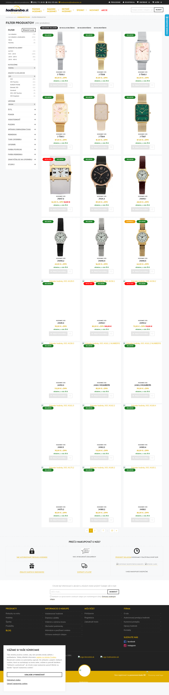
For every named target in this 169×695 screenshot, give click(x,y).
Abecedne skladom (49, 28)
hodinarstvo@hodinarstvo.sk (70, 2)
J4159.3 (60, 384)
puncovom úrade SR (138, 675)
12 (112, 530)
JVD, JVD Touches (22, 93)
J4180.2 (101, 508)
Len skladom (21, 34)
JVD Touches (22, 82)
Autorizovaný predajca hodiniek (137, 618)
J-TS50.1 (60, 73)
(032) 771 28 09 (38, 2)
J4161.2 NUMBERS (142, 384)
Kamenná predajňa (131, 622)
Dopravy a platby (84, 572)
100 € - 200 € (21, 57)
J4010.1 (142, 197)
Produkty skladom (123, 557)
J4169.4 (142, 446)
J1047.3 (60, 197)
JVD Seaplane (22, 96)
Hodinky (11, 68)
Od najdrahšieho (84, 28)
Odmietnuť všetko (13, 680)
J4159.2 (142, 322)
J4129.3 (60, 322)
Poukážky (10, 626)
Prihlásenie (89, 614)
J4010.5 (142, 259)
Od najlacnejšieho (67, 28)
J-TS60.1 (142, 73)
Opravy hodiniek (130, 626)
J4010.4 (101, 259)
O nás (126, 614)
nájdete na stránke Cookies (46, 657)
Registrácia (89, 618)
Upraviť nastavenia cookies (17, 684)
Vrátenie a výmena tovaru (55, 622)
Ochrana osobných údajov (55, 634)
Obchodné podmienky (54, 626)
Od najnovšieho (100, 28)
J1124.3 (101, 197)
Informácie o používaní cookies (57, 630)
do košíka (59, 85)
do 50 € (21, 51)
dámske (10, 104)
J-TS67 (142, 135)
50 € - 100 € (21, 54)
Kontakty (127, 630)
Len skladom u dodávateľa (21, 37)
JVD (9, 76)
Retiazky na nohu (13, 614)
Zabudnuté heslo (91, 622)
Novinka (21, 43)
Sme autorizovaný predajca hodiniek (32, 557)
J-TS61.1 (60, 135)
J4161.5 (60, 446)
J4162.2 (101, 446)
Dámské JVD (22, 87)
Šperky (8, 622)
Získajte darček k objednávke (32, 572)
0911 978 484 (52, 2)
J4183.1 (142, 508)
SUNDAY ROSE (22, 85)
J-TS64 (101, 135)
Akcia (21, 40)
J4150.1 (101, 322)
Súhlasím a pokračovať (34, 675)
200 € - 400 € (21, 59)
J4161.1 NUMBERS (102, 384)
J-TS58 (101, 73)
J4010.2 (60, 259)
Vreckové (22, 90)
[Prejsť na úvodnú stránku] (17, 9)
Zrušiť (29, 30)
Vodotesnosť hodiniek (54, 614)
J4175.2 (60, 508)
